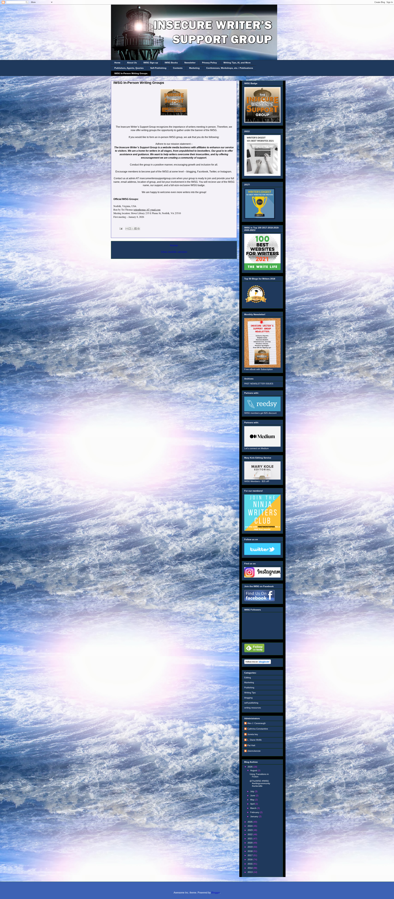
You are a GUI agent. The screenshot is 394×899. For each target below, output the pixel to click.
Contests (178, 68)
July (252, 791)
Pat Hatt (251, 745)
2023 (250, 830)
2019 (250, 847)
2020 (250, 842)
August (254, 770)
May (252, 799)
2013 (250, 872)
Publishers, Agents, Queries (129, 68)
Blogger (215, 892)
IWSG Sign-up (150, 62)
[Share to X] (132, 228)
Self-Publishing (158, 68)
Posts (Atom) (181, 263)
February (255, 812)
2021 (250, 838)
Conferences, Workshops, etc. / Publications (229, 68)
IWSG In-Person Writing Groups (130, 73)
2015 (250, 864)
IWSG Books (171, 62)
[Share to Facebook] (135, 228)
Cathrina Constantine (257, 729)
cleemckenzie (254, 751)
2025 (250, 822)
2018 (250, 851)
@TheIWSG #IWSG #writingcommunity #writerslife (260, 783)
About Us (132, 62)
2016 (250, 859)
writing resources (252, 707)
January (254, 816)
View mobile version (174, 251)
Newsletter (189, 62)
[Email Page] (120, 228)
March (253, 808)
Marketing (194, 68)
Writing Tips (250, 692)
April (252, 804)
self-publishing (251, 703)
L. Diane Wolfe (254, 740)
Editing (247, 677)
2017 (250, 855)
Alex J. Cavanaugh (256, 723)
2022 (250, 834)
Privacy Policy (209, 62)
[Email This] (126, 228)
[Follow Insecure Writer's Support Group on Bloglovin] (257, 663)
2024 (250, 826)
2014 (250, 868)
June (253, 795)
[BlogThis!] (129, 228)
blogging (248, 697)
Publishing (249, 687)
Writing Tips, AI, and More (237, 62)
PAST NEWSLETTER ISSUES (258, 383)
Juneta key (252, 734)
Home (117, 62)
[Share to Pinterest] (138, 228)
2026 (250, 766)
